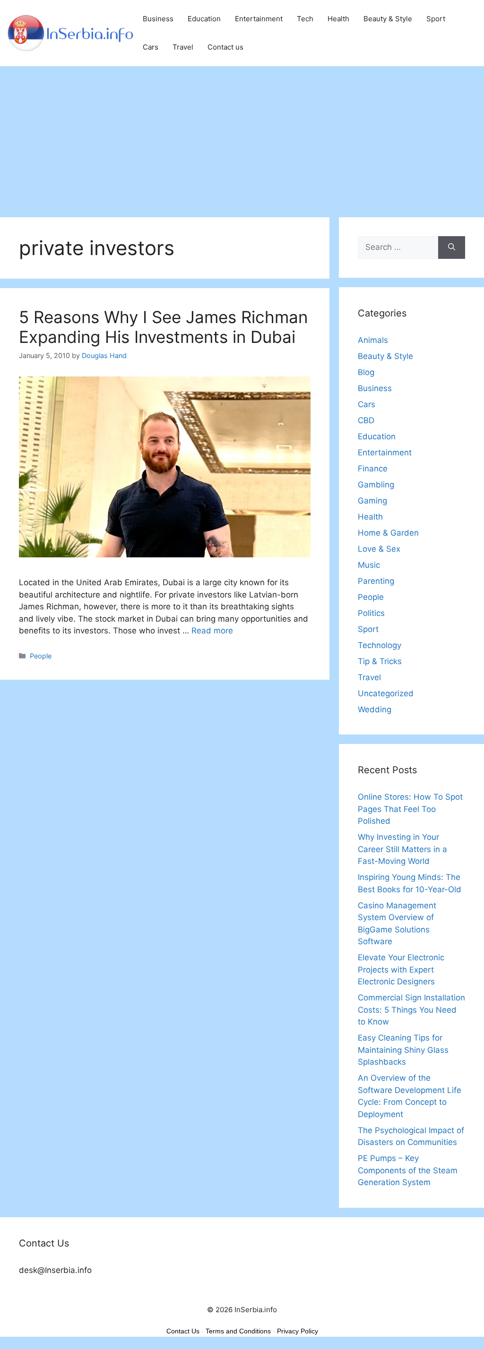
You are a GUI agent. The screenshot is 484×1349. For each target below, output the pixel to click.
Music (369, 565)
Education (204, 18)
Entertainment (259, 18)
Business (158, 18)
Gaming (372, 500)
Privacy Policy (297, 1331)
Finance (373, 468)
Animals (373, 340)
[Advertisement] (242, 137)
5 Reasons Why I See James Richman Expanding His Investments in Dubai (163, 327)
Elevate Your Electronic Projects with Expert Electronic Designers (401, 969)
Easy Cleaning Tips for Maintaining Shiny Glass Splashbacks (403, 1050)
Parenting (376, 581)
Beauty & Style (387, 18)
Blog (366, 372)
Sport (435, 18)
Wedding (374, 709)
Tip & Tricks (380, 661)
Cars (150, 47)
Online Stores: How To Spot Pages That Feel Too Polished (410, 809)
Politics (371, 613)
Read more (212, 630)
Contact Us (182, 1331)
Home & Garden (388, 533)
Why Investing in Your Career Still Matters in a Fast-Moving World (402, 849)
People (41, 656)
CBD (366, 420)
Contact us (225, 47)
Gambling (376, 484)
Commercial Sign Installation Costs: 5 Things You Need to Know (411, 1009)
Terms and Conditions (238, 1331)
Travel (183, 47)
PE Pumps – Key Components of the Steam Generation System (408, 1170)
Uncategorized (386, 693)
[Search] (451, 247)
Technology (379, 645)
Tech (305, 18)
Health (338, 18)
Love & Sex (379, 549)
